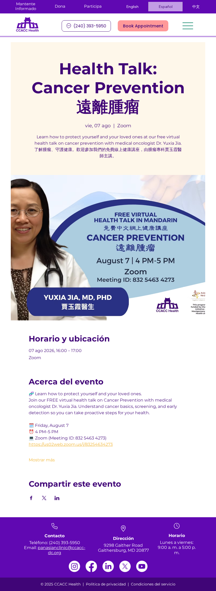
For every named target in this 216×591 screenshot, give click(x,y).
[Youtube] (142, 566)
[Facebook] (91, 566)
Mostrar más (42, 459)
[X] (125, 566)
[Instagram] (74, 566)
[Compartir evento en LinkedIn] (57, 498)
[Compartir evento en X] (44, 498)
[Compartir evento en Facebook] (31, 498)
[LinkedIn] (108, 566)
